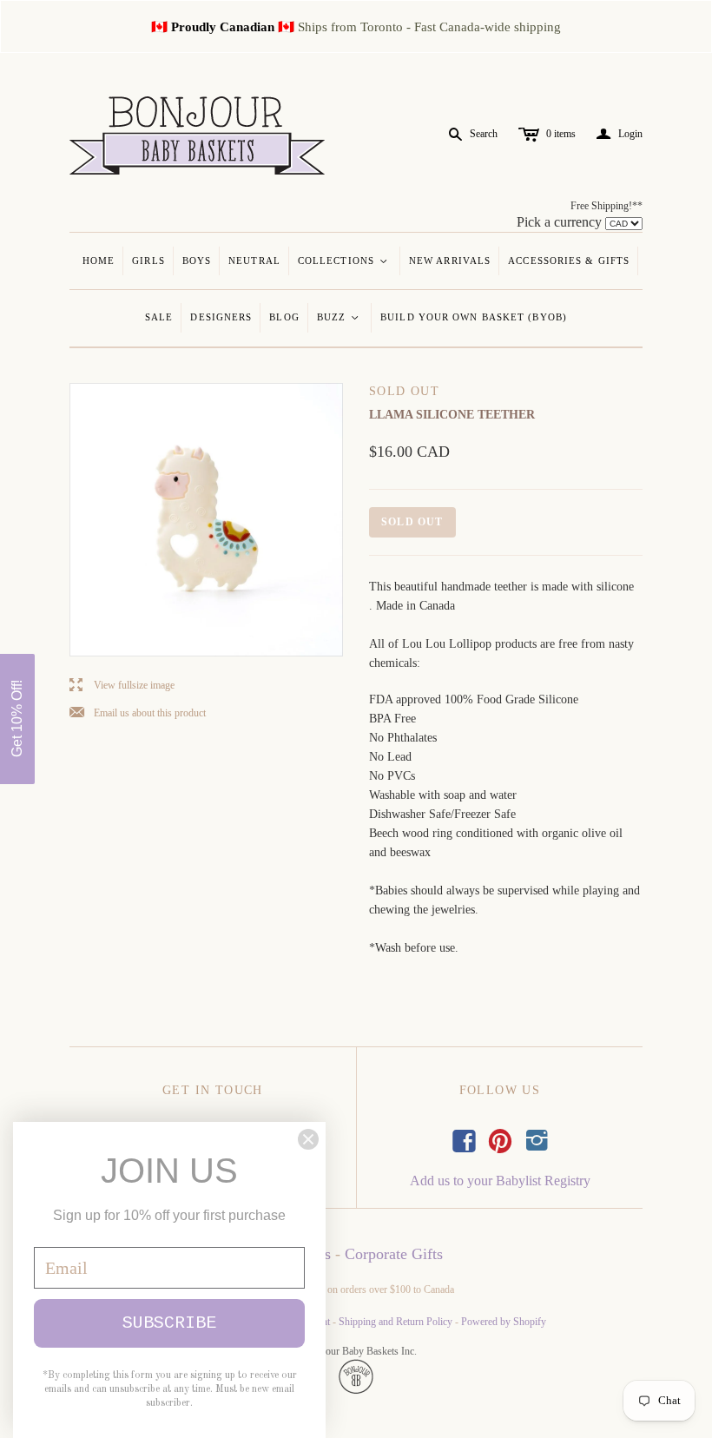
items (561, 134)
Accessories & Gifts (569, 260)
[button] (17, 719)
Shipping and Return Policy (395, 1322)
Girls (148, 260)
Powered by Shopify (503, 1322)
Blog (284, 317)
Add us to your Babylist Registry (500, 1180)
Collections (343, 260)
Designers (221, 317)
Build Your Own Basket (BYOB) (473, 317)
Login (620, 134)
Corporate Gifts (394, 1254)
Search (484, 134)
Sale (159, 317)
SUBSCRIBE (169, 1323)
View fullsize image (122, 685)
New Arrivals (450, 260)
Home (98, 260)
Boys (196, 260)
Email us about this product (137, 713)
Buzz (339, 317)
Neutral (254, 260)
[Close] (308, 1139)
